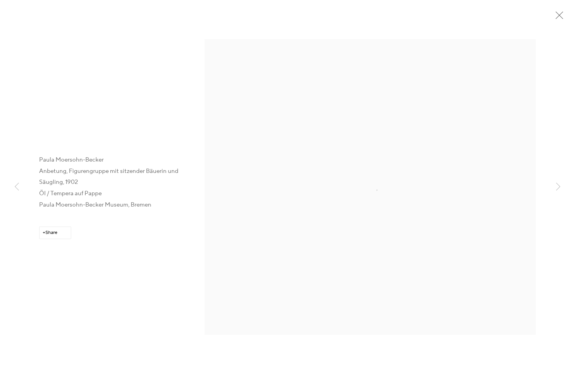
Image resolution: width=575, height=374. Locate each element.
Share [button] (51, 233)
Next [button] (558, 187)
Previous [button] (17, 187)
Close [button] (557, 17)
